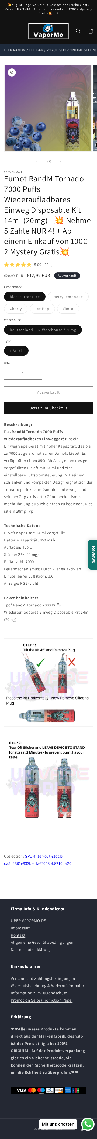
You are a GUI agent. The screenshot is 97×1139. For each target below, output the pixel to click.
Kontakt (18, 935)
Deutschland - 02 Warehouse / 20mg (46, 331)
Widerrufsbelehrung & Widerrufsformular (47, 985)
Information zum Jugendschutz (39, 992)
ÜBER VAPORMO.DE (28, 920)
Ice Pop (45, 310)
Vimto (71, 310)
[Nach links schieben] (37, 161)
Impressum (20, 927)
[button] (7, 31)
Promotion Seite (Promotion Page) (41, 1000)
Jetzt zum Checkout (48, 407)
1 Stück (19, 352)
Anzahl (9, 362)
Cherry (18, 310)
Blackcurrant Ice (28, 297)
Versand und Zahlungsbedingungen (43, 978)
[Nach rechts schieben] (60, 161)
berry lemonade (71, 297)
